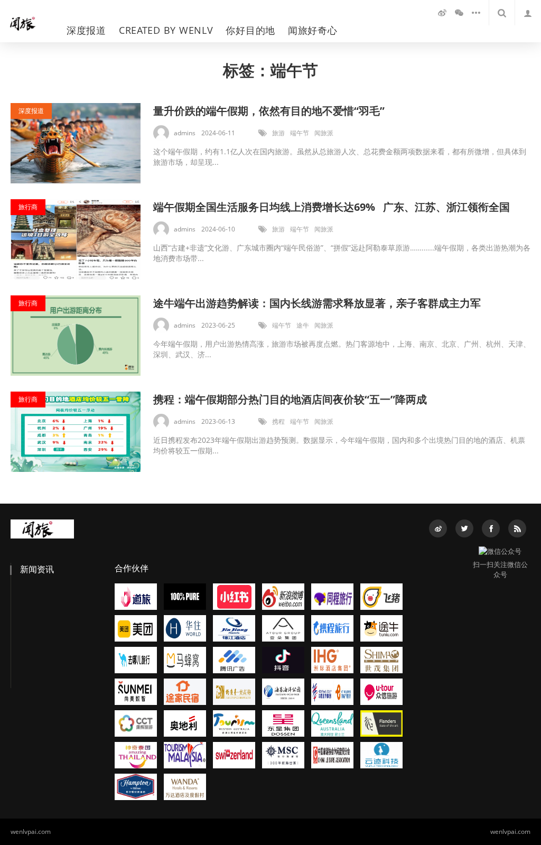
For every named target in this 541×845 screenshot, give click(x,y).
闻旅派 (323, 132)
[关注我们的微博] (442, 12)
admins (184, 132)
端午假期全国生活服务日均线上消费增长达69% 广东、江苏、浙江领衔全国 (331, 207)
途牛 (302, 325)
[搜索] (502, 12)
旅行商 (28, 206)
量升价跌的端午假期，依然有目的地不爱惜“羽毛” (269, 111)
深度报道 (86, 30)
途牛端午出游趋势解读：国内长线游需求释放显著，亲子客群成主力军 (317, 303)
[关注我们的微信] (459, 12)
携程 (278, 421)
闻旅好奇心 (313, 30)
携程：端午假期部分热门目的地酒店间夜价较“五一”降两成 (290, 399)
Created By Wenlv (166, 30)
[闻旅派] (28, 21)
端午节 (299, 132)
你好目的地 (250, 30)
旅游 (278, 132)
